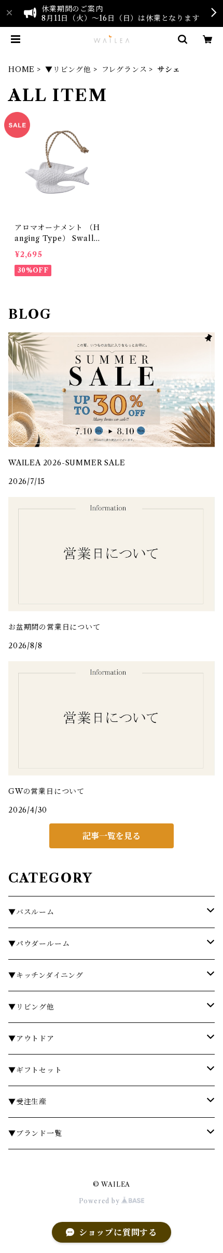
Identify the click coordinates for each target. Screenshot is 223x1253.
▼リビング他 (68, 69)
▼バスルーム (31, 912)
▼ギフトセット (35, 1070)
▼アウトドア (31, 1038)
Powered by (100, 1201)
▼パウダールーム (38, 943)
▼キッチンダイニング (45, 975)
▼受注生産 (27, 1101)
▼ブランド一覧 (35, 1133)
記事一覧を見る (111, 836)
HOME (21, 69)
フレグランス (124, 69)
